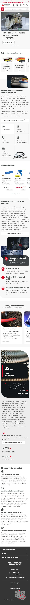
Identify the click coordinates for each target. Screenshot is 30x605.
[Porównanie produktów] (17, 5)
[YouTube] (12, 584)
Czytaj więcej (6, 341)
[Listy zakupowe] (20, 5)
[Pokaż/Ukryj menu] (2, 9)
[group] (7, 180)
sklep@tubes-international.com (16, 577)
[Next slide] (28, 64)
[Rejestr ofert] (24, 5)
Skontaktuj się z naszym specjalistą (13, 120)
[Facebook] (18, 584)
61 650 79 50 (15, 572)
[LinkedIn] (15, 584)
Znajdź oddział (8, 599)
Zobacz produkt (7, 42)
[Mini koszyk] (27, 5)
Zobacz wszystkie (14, 194)
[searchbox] (15, 9)
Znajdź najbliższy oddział (14, 233)
